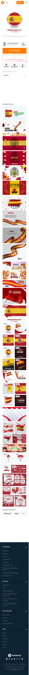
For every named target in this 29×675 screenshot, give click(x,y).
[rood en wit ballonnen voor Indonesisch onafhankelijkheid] (19, 573)
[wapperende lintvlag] (14, 251)
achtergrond (7, 650)
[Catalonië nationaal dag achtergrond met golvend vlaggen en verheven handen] (10, 273)
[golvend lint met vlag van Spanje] (7, 264)
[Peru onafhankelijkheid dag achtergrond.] (9, 543)
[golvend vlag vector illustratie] (14, 217)
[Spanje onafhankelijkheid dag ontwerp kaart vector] (14, 320)
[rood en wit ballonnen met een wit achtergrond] (8, 563)
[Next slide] (22, 651)
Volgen (23, 45)
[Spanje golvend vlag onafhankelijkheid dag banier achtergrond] (8, 532)
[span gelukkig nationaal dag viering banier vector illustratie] (14, 291)
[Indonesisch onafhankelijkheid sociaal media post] (8, 520)
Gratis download (14, 50)
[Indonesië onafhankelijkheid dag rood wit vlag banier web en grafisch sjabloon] (14, 303)
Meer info (6, 74)
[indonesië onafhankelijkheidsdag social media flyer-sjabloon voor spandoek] (7, 607)
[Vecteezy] (2, 2)
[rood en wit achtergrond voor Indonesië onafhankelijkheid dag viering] (14, 506)
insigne (17, 650)
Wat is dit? (14, 71)
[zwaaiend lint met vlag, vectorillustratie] (14, 234)
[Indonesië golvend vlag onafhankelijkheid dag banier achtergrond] (19, 531)
